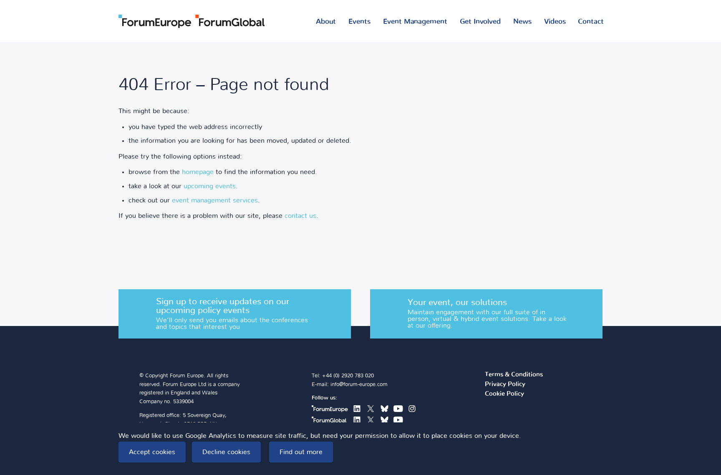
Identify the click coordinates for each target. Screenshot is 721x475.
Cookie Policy (504, 394)
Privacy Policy (505, 384)
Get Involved (480, 21)
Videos (555, 21)
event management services (215, 200)
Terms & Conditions (514, 375)
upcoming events (210, 186)
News (522, 21)
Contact (591, 21)
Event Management (415, 21)
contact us (300, 215)
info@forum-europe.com (359, 384)
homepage (198, 172)
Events (359, 21)
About (326, 21)
